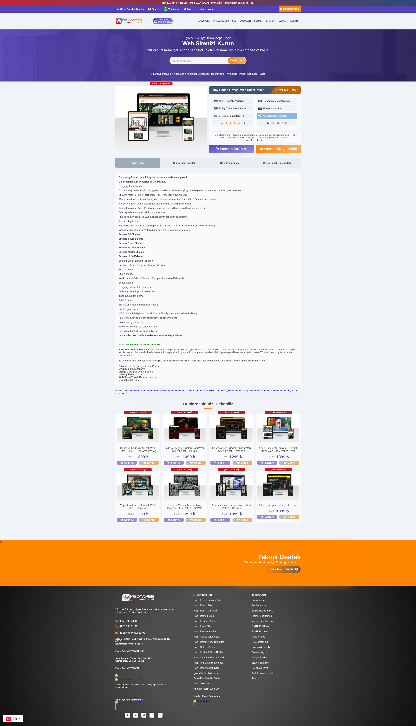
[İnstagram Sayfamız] (135, 715)
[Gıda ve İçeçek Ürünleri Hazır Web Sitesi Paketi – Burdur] (185, 429)
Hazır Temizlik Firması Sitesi (209, 662)
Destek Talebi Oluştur (281, 569)
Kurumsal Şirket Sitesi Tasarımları (205, 73)
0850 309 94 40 (128, 621)
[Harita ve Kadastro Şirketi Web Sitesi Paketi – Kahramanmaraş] (138, 429)
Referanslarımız (260, 641)
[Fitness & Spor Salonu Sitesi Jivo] (278, 486)
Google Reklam (260, 657)
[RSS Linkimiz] (160, 715)
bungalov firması (132, 390)
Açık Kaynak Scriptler (263, 673)
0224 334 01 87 (128, 626)
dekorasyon (179, 390)
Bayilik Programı (260, 631)
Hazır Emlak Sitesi (203, 605)
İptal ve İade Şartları (262, 621)
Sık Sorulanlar (259, 605)
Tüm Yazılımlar (202, 683)
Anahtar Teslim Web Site (207, 688)
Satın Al (129, 462)
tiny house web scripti (272, 390)
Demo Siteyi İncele (280, 149)
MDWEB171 (212, 390)
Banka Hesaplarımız (262, 610)
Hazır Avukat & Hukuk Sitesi (209, 657)
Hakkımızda (258, 600)
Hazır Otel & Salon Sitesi (207, 636)
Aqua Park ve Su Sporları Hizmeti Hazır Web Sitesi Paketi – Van (278, 449)
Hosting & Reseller (261, 647)
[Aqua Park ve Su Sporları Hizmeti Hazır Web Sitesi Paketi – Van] (278, 429)
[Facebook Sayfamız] (127, 715)
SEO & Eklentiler (260, 662)
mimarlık (145, 390)
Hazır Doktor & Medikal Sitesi (209, 641)
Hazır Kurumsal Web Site (207, 600)
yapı (171, 390)
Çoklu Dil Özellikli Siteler (206, 673)
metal (202, 390)
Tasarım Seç (258, 636)
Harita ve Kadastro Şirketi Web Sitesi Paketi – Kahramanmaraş (138, 449)
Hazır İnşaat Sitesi (203, 626)
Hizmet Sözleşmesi (262, 615)
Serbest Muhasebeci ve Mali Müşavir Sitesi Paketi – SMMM (184, 506)
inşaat (124, 393)
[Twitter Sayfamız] (143, 715)
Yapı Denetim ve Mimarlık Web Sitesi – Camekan (138, 506)
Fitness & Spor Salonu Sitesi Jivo (278, 505)
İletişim (255, 678)
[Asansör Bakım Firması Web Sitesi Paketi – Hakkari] (231, 486)
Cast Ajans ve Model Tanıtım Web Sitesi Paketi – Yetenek (231, 449)
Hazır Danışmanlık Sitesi (207, 667)
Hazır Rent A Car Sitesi (206, 610)
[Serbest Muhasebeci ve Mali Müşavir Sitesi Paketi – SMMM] (185, 486)
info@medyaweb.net (131, 632)
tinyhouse (229, 390)
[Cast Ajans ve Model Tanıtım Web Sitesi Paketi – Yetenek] (231, 429)
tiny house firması (253, 390)
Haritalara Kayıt (260, 667)
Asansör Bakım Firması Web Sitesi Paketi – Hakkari (231, 506)
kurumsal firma (193, 390)
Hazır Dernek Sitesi (204, 615)
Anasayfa (179, 73)
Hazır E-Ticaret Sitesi (205, 621)
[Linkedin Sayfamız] (152, 715)
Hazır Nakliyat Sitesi (204, 647)
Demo (151, 462)
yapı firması (155, 390)
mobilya (165, 390)
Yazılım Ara (237, 60)
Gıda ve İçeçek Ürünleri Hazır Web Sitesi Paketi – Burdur (185, 449)
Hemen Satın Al (233, 149)
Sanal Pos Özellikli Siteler (207, 678)
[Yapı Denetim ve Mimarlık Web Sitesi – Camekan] (138, 486)
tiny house (239, 390)
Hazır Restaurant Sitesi (206, 631)
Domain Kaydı (259, 652)
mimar (221, 390)
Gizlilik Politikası (260, 626)
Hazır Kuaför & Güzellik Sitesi (209, 652)
